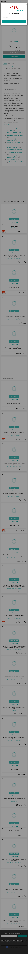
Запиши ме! (14, 21)
